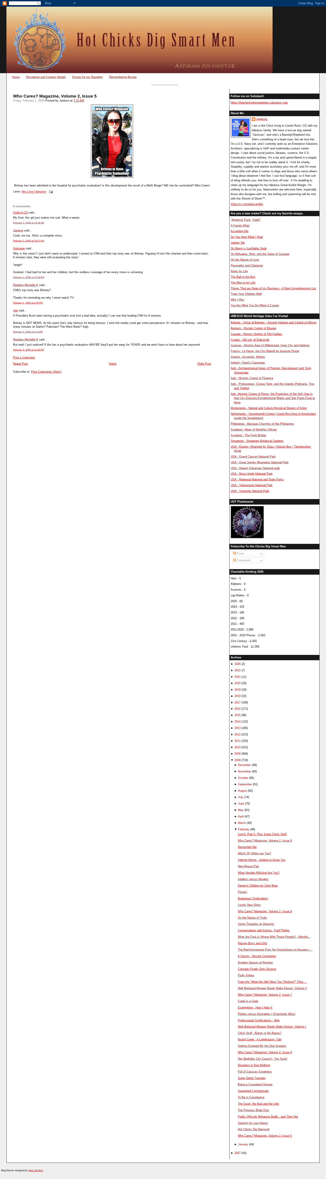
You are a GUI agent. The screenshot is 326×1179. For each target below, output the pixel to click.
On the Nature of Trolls (252, 917)
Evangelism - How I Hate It (255, 1007)
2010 (237, 747)
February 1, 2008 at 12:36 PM (28, 277)
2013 (237, 728)
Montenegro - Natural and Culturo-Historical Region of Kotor (269, 408)
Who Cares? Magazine (34, 191)
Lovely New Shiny (249, 905)
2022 (237, 670)
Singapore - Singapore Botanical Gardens (257, 441)
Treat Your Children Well (246, 294)
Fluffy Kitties (246, 975)
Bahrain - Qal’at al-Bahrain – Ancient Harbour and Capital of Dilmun (273, 322)
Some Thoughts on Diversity (256, 924)
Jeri (15, 310)
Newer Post (20, 363)
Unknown (19, 248)
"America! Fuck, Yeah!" (246, 219)
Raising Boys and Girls (252, 943)
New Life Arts (36, 1170)
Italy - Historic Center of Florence (252, 378)
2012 (237, 734)
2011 (237, 740)
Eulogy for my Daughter (87, 77)
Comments (243, 560)
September (245, 784)
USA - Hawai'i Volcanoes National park (255, 468)
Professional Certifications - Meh (259, 1020)
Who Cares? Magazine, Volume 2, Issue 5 (55, 96)
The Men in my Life (243, 282)
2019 (237, 689)
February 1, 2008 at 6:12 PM (28, 332)
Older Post (204, 363)
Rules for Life (239, 271)
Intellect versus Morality (253, 879)
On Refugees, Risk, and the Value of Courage (260, 254)
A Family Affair (240, 225)
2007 (237, 1153)
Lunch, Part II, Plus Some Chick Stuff (262, 834)
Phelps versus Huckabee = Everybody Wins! (266, 1014)
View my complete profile (247, 204)
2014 (237, 721)
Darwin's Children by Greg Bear (258, 885)
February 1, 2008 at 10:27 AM (28, 240)
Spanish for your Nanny (253, 1123)
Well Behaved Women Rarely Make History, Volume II (272, 988)
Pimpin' (242, 892)
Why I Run (237, 299)
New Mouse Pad (248, 866)
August (242, 790)
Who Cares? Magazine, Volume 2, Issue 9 (265, 840)
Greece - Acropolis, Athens (248, 356)
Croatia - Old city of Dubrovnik (250, 339)
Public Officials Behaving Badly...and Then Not (268, 1116)
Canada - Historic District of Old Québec (256, 334)
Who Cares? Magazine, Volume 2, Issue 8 (265, 911)
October (243, 777)
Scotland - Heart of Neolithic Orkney (254, 429)
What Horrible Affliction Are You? (258, 872)
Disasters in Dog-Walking (254, 1065)
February (243, 829)
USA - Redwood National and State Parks (257, 479)
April (241, 816)
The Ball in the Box (243, 276)
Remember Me (247, 847)
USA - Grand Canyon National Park (253, 456)
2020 (237, 683)
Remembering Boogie (123, 77)
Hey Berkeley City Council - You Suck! (262, 1058)
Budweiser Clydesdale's (253, 898)
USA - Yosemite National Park (250, 491)
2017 (237, 702)
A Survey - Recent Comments (257, 956)
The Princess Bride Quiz (253, 1110)
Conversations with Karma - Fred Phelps (264, 930)
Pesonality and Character (247, 265)
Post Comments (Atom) (46, 371)
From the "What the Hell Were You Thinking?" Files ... (272, 981)
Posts (240, 553)
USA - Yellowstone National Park (252, 485)
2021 (237, 676)
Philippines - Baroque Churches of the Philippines (262, 423)
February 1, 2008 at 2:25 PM (28, 303)
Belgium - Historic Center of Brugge (253, 328)
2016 (237, 708)
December (244, 765)
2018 (237, 696)
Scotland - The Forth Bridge (248, 435)
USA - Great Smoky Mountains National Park (260, 462)
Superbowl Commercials (253, 1091)
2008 (237, 760)
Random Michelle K (25, 285)
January (243, 1144)
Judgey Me (238, 242)
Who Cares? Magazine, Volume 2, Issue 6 (265, 1052)
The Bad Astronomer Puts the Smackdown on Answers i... (275, 949)
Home (16, 77)
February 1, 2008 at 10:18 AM (28, 222)
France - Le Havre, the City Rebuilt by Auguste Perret (265, 351)
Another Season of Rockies (255, 962)
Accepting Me (239, 231)
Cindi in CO (20, 212)
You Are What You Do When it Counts (255, 305)
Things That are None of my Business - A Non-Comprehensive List (273, 288)
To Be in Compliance (251, 1097)
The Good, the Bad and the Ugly (258, 1103)
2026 (237, 664)
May (241, 810)
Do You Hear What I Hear (247, 237)
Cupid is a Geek (248, 1001)
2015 (237, 715)
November (244, 771)
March (242, 823)
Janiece (18, 230)
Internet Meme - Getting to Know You (261, 860)
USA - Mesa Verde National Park (252, 473)
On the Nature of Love (245, 259)
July (240, 797)
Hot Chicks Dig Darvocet (253, 1129)
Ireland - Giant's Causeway (248, 362)
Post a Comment (24, 357)
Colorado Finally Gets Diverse (257, 969)
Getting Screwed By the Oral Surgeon (262, 1046)
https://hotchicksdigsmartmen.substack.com (259, 102)
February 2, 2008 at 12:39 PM (28, 350)
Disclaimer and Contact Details (46, 77)
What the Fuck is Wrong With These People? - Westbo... (274, 936)
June (241, 803)
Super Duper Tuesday (252, 1078)
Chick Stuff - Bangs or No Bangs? (259, 1033)
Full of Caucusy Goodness (255, 1071)
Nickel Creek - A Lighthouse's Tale (259, 1039)
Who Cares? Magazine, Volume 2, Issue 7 (265, 994)
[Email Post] (50, 191)
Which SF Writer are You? (254, 853)
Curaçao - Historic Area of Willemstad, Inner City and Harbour (270, 345)
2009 (237, 753)
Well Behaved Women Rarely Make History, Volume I (272, 1026)
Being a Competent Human (255, 1084)
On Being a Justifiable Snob (249, 248)
